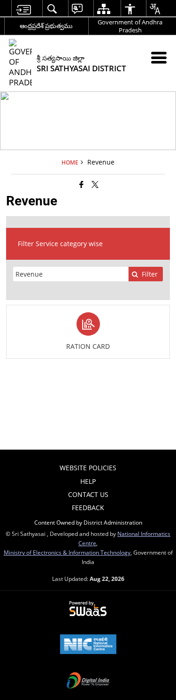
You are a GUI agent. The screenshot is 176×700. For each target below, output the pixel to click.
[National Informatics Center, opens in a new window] (88, 645)
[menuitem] (23, 8)
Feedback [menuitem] (88, 507)
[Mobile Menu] (159, 57)
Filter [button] (150, 274)
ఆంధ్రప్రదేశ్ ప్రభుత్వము (46, 26)
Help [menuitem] (88, 481)
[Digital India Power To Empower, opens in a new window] (88, 681)
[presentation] (70, 274)
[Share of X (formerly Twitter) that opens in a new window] (95, 184)
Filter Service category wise (60, 243)
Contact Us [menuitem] (88, 494)
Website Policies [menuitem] (88, 467)
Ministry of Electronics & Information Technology (67, 552)
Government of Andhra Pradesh (130, 26)
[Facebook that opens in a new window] (81, 184)
